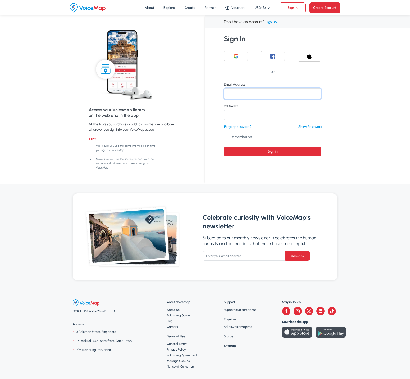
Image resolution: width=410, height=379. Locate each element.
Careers (172, 327)
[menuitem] (149, 8)
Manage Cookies (178, 361)
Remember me (242, 137)
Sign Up (271, 22)
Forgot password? (237, 127)
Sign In (293, 8)
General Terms (177, 344)
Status (228, 336)
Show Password (310, 127)
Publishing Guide (178, 315)
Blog (170, 321)
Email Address (234, 84)
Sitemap (230, 345)
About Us (173, 309)
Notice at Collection (180, 366)
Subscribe (297, 256)
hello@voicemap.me (238, 327)
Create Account (324, 8)
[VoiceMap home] (88, 8)
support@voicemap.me (240, 309)
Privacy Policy (176, 349)
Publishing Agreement (182, 355)
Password (231, 106)
